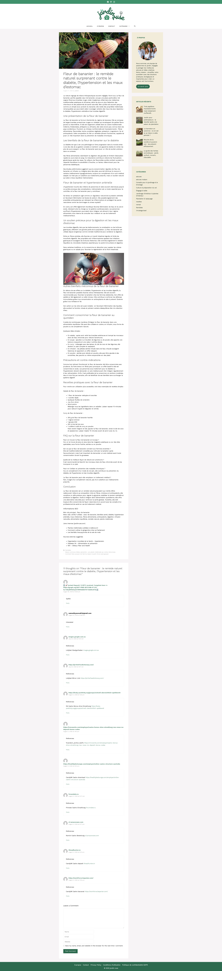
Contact (111, 26)
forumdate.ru (74, 794)
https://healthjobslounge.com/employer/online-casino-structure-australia (91, 764)
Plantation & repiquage (144, 199)
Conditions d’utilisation (111, 965)
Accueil (90, 26)
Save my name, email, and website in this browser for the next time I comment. (94, 946)
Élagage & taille (141, 191)
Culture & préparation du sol (146, 188)
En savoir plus (143, 86)
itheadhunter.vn (75, 850)
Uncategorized (141, 210)
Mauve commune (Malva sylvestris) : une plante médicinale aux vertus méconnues (90, 552)
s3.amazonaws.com (76, 822)
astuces (139, 176)
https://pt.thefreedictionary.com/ (81, 665)
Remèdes (68, 550)
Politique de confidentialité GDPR (135, 965)
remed (138, 204)
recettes (139, 202)
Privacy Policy (96, 965)
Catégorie (123, 26)
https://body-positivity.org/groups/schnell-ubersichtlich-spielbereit (94, 693)
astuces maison (141, 179)
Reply (67, 603)
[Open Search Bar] (135, 26)
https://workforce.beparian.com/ (81, 878)
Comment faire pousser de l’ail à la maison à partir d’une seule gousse (86, 554)
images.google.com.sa (77, 637)
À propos (100, 26)
